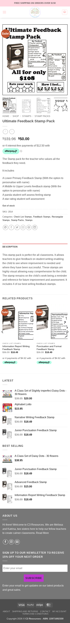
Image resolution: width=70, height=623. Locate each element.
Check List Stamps (23, 217)
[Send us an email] (17, 542)
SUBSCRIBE (33, 578)
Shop (16, 116)
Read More (42, 533)
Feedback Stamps (41, 217)
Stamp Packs (42, 116)
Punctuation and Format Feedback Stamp (49, 347)
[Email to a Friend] (23, 227)
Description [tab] (9, 247)
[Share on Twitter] (17, 227)
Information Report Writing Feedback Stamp (16, 347)
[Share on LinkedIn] (34, 227)
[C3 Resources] (35, 12)
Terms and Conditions (35, 614)
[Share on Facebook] (11, 227)
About (6, 611)
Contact (45, 611)
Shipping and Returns (25, 611)
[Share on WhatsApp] (5, 227)
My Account (59, 611)
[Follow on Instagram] (11, 542)
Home (5, 116)
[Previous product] (11, 131)
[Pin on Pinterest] (29, 227)
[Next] (62, 60)
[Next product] (5, 131)
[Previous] (8, 60)
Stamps (26, 116)
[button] (4, 12)
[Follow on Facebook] (5, 542)
